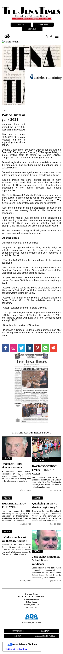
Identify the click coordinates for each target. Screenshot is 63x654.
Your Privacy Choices (25, 644)
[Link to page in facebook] (5, 348)
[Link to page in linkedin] (29, 348)
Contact (45, 631)
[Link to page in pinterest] (37, 348)
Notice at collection (16, 649)
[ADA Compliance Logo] (31, 620)
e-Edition (32, 29)
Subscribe (43, 25)
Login (21, 25)
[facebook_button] (51, 36)
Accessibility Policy (45, 636)
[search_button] (46, 36)
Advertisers (18, 631)
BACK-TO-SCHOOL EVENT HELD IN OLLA (45, 470)
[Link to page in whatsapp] (45, 348)
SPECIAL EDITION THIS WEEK (14, 505)
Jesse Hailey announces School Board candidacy (46, 560)
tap (56, 36)
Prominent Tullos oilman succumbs (12, 465)
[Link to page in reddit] (53, 348)
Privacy (18, 636)
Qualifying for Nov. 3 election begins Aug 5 (45, 505)
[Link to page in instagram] (13, 348)
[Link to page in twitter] (21, 348)
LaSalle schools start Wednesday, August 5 (14, 539)
